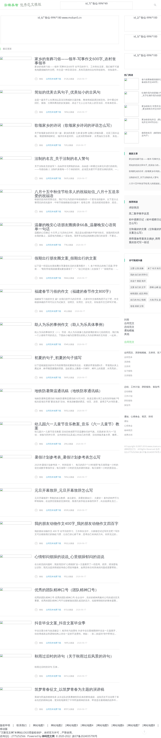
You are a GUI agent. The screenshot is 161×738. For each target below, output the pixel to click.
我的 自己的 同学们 (139, 274)
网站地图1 (38, 725)
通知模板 (129, 330)
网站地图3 (72, 725)
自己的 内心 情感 (138, 299)
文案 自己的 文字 (138, 287)
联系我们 (22, 725)
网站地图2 (56, 725)
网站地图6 (118, 725)
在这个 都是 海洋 (138, 280)
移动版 (4, 729)
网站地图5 (103, 725)
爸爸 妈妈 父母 (137, 306)
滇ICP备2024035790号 (84, 736)
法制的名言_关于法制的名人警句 (143, 177)
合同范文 (129, 323)
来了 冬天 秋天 (154, 268)
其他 (126, 334)
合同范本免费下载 (53, 78)
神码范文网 (48, 736)
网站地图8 (149, 725)
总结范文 (129, 327)
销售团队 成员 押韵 (139, 293)
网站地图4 (87, 725)
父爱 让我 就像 (137, 268)
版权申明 (5, 725)
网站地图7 (133, 725)
